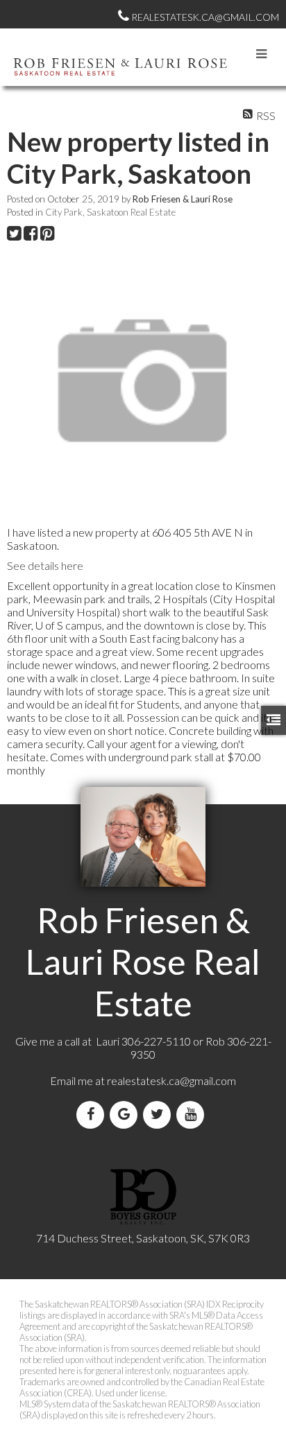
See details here (45, 565)
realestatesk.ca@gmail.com (171, 1080)
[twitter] (159, 1114)
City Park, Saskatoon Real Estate (110, 212)
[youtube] (193, 1114)
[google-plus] (126, 1114)
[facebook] (93, 1114)
